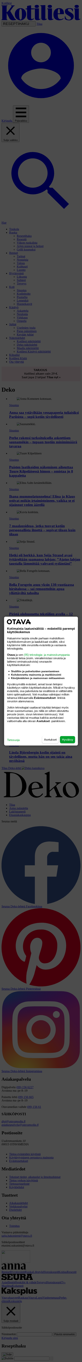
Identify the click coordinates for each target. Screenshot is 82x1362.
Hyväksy (67, 739)
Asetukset (50, 739)
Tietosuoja (13, 740)
